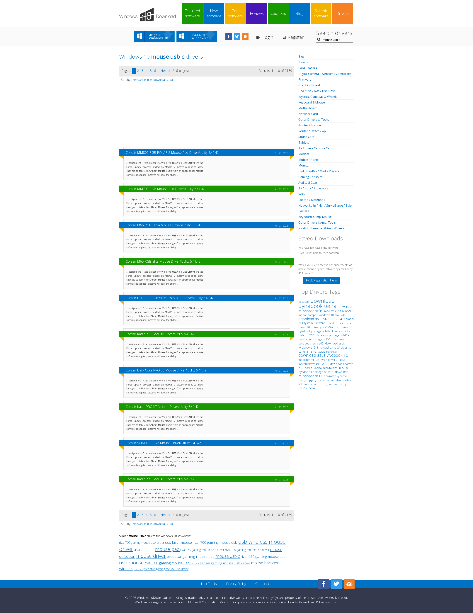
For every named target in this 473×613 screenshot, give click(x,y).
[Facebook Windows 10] (323, 583)
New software (214, 13)
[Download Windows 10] (147, 14)
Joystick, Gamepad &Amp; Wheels (321, 228)
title (149, 80)
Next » (165, 70)
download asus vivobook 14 (320, 318)
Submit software (321, 13)
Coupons (278, 13)
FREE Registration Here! (321, 280)
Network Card (308, 114)
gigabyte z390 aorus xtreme (331, 327)
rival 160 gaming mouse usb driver (202, 550)
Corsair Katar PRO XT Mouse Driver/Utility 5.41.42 (162, 406)
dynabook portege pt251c (315, 339)
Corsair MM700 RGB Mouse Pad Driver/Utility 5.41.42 (165, 188)
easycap (303, 301)
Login (267, 37)
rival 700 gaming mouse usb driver (141, 543)
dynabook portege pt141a (332, 335)
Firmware (304, 79)
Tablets (303, 142)
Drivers (342, 13)
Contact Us (263, 583)
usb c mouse (144, 549)
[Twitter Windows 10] (336, 583)
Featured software (192, 13)
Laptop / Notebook (311, 200)
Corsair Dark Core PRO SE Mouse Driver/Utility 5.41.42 (166, 370)
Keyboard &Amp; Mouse (315, 217)
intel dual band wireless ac (334, 347)
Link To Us (209, 583)
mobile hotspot (307, 315)
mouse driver (151, 555)
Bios (301, 57)
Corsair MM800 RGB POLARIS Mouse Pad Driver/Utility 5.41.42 (172, 152)
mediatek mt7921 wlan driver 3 (318, 359)
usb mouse (131, 562)
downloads (160, 80)
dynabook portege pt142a (314, 331)
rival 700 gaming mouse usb (215, 542)
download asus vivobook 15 (323, 355)
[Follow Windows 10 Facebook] (228, 36)
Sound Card (306, 137)
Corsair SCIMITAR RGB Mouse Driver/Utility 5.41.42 (163, 443)
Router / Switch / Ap (312, 131)
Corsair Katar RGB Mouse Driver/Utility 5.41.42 (160, 334)
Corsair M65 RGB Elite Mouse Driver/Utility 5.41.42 (163, 261)
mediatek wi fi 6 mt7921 (339, 311)
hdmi (312, 388)
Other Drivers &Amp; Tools (317, 222)
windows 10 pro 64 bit (332, 315)
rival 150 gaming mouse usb (263, 556)
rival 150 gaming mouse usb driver (247, 550)
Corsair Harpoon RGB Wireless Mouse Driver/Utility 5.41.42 (170, 298)
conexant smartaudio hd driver (318, 352)
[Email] (349, 583)
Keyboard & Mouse (311, 102)
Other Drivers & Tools (313, 120)
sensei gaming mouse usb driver (225, 563)
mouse (194, 563)
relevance (139, 80)
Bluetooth (305, 62)
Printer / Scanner (310, 125)
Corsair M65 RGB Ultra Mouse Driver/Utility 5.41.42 (164, 225)
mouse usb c (227, 556)
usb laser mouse (178, 542)
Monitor (304, 165)
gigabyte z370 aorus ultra (325, 380)
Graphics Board (309, 85)
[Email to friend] (245, 36)
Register (296, 37)
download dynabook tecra (318, 303)
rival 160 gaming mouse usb (167, 563)
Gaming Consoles (310, 177)
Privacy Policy (236, 583)
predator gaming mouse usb (191, 556)
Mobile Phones (308, 160)
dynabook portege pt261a (316, 372)
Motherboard (307, 108)
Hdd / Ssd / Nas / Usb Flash (317, 91)
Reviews (257, 13)
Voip (301, 194)
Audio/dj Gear (307, 183)
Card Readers (307, 68)
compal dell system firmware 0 (326, 321)
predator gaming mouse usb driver (165, 569)
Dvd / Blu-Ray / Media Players (318, 171)
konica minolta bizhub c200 (331, 368)
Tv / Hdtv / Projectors (313, 188)
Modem (303, 154)
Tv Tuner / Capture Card (315, 148)
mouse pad (167, 549)
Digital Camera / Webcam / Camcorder (324, 74)
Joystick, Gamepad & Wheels (317, 97)
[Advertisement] (206, 116)
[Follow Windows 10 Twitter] (237, 36)
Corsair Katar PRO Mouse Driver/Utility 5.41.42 (160, 479)
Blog (300, 13)
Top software (235, 13)
